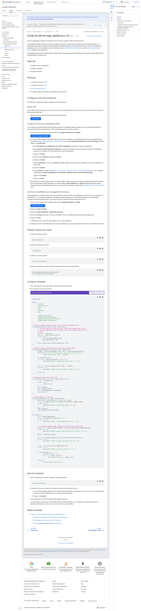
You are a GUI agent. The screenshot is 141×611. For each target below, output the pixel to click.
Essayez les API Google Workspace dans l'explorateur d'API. (47, 514)
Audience (47, 141)
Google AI (82, 601)
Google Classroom (38, 2)
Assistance (28, 10)
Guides (11, 10)
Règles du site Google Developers (48, 551)
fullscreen (136, 7)
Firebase (59, 601)
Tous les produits (51, 2)
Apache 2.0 (103, 549)
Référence (19, 10)
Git (44, 85)
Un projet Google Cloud (36, 88)
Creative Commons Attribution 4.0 (67, 549)
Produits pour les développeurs (32, 586)
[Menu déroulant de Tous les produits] (58, 2)
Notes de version (28, 589)
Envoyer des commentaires (94, 36)
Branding (41, 141)
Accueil (28, 2)
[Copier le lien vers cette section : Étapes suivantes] (43, 510)
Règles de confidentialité (43, 607)
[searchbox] (11, 15)
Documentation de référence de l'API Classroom (47, 520)
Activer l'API (35, 118)
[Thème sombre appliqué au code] (100, 237)
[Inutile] (103, 31)
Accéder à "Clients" (37, 205)
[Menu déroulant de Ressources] (70, 2)
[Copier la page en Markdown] (76, 35)
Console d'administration (58, 584)
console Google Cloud (57, 589)
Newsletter (84, 586)
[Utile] (100, 31)
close (138, 7)
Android (44, 601)
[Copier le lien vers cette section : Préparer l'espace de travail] (53, 230)
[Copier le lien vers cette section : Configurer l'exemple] (47, 282)
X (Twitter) (83, 589)
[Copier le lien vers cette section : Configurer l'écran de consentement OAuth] (61, 124)
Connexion (136, 2)
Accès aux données (57, 141)
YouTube (83, 591)
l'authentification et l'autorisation (73, 48)
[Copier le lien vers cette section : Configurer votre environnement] (57, 98)
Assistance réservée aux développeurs (34, 591)
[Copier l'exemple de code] (103, 237)
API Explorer (55, 591)
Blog (82, 584)
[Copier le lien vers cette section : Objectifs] (37, 62)
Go (44, 82)
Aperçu (4, 10)
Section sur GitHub (47, 523)
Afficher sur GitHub (96, 292)
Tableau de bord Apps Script (59, 586)
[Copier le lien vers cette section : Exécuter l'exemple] (45, 473)
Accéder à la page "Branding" (40, 136)
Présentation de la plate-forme (32, 584)
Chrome (52, 601)
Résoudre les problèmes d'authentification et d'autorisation (50, 517)
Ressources (65, 2)
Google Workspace (37, 31)
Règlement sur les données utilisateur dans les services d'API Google (71, 170)
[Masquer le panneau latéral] (19, 608)
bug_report (133, 7)
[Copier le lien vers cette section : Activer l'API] (37, 107)
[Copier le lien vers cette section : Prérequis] (37, 78)
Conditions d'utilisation (29, 594)
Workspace (16, 2)
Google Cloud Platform (70, 601)
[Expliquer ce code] (97, 237)
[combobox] (110, 1)
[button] (10, 34)
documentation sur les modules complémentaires (40, 19)
